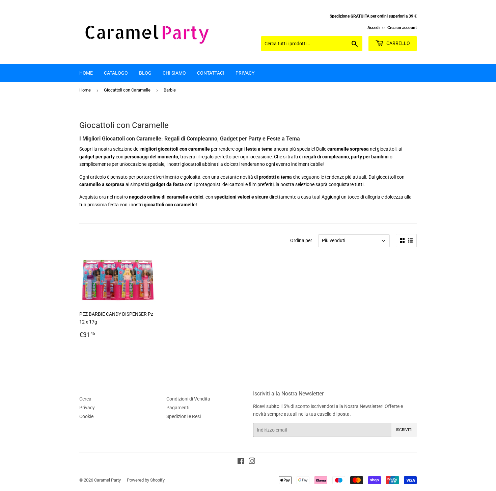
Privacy (245, 73)
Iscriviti (404, 430)
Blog (145, 73)
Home (86, 73)
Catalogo (116, 73)
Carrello (397, 43)
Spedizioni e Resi (183, 416)
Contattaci (210, 73)
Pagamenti (177, 407)
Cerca (85, 399)
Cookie (86, 416)
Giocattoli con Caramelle (127, 90)
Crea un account (402, 27)
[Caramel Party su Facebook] (240, 462)
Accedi (373, 27)
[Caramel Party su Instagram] (252, 462)
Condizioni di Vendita (188, 399)
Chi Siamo (174, 73)
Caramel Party (107, 480)
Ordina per (301, 240)
